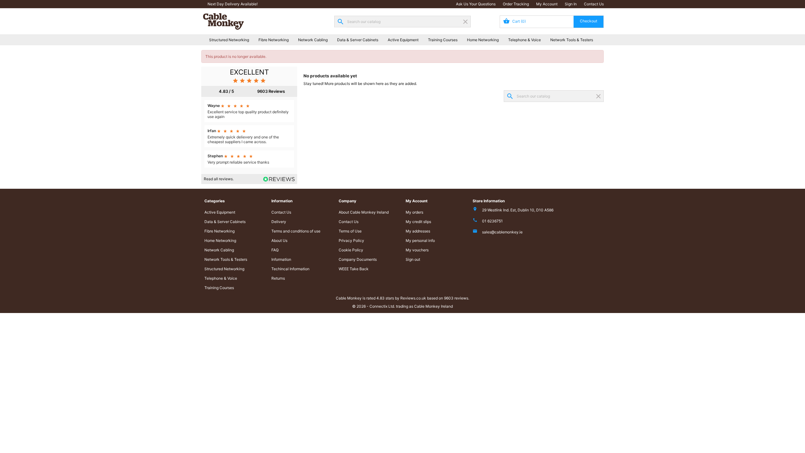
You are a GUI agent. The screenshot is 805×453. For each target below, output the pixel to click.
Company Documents (358, 259)
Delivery (278, 221)
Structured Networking (229, 39)
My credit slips (418, 221)
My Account (547, 4)
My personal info (420, 240)
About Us (279, 240)
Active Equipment (403, 39)
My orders (414, 212)
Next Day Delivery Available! (233, 4)
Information (281, 259)
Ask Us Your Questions (476, 4)
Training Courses (443, 39)
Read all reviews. (219, 178)
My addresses (418, 231)
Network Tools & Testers (571, 39)
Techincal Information (290, 268)
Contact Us (594, 4)
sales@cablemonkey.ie (502, 232)
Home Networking (483, 39)
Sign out (413, 259)
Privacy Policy (351, 240)
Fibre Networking (273, 39)
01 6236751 (492, 221)
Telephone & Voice (524, 39)
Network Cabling (313, 39)
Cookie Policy (351, 250)
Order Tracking (516, 4)
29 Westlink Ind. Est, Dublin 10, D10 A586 (517, 210)
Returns (278, 278)
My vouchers (417, 250)
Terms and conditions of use (295, 231)
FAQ (275, 250)
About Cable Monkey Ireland (364, 212)
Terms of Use (350, 231)
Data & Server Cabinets (357, 39)
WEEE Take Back (354, 268)
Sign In (571, 4)
